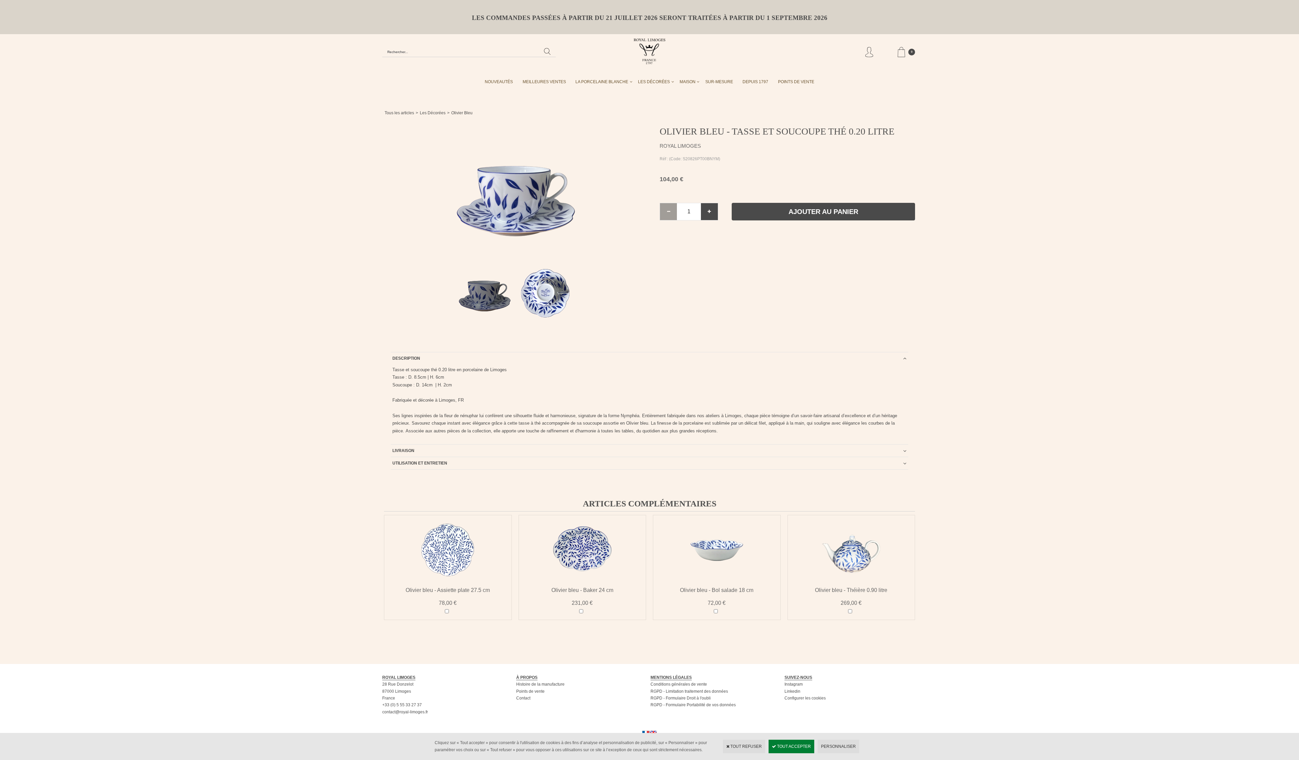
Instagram (793, 684)
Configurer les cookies (805, 698)
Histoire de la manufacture (540, 684)
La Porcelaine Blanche (601, 81)
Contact (523, 698)
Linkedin (792, 691)
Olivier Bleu (462, 113)
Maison (688, 81)
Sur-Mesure (719, 81)
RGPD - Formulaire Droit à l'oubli (681, 698)
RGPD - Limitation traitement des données (689, 691)
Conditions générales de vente (679, 684)
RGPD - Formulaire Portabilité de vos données (693, 705)
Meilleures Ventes (544, 81)
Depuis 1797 (755, 81)
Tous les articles (399, 113)
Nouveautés (499, 81)
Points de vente (530, 691)
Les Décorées (654, 81)
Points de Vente (796, 81)
